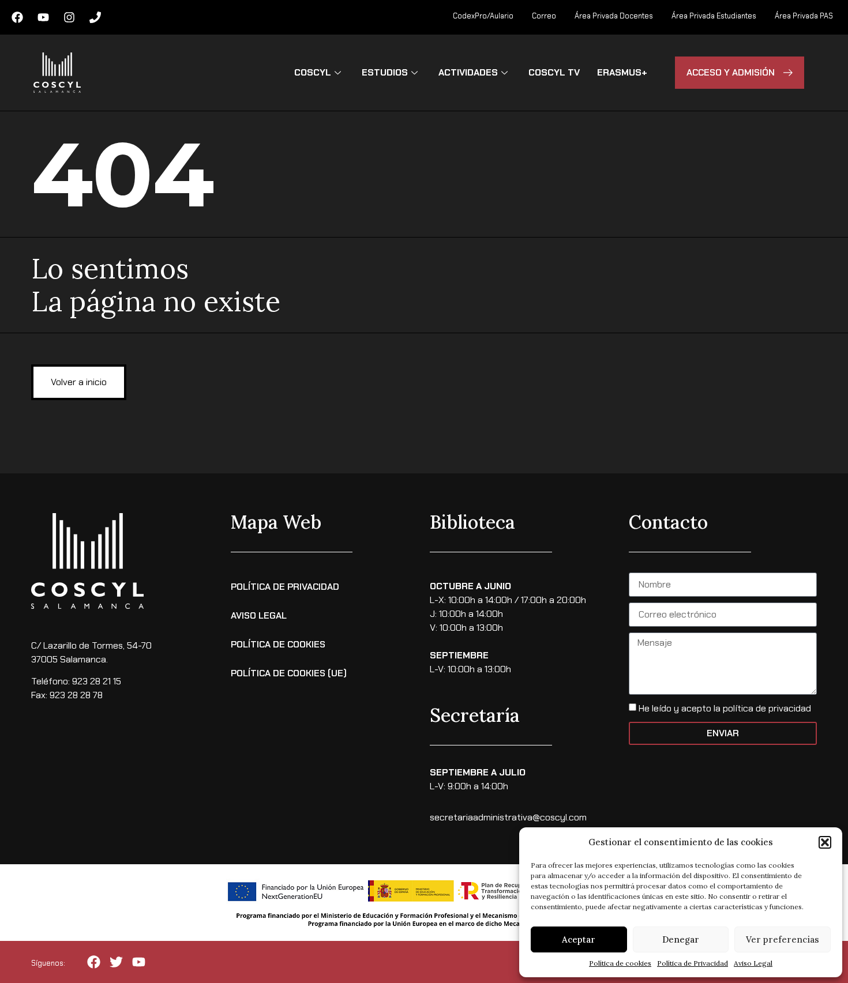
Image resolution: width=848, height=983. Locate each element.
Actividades (468, 72)
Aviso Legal (753, 963)
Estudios (385, 72)
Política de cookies (620, 963)
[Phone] (95, 17)
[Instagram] (69, 17)
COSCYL (312, 72)
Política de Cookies (278, 644)
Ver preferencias (782, 939)
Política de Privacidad (692, 963)
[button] (825, 842)
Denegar (680, 939)
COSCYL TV (554, 72)
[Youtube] (43, 17)
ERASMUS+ (622, 72)
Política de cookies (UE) (289, 673)
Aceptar (578, 939)
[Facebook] (17, 17)
